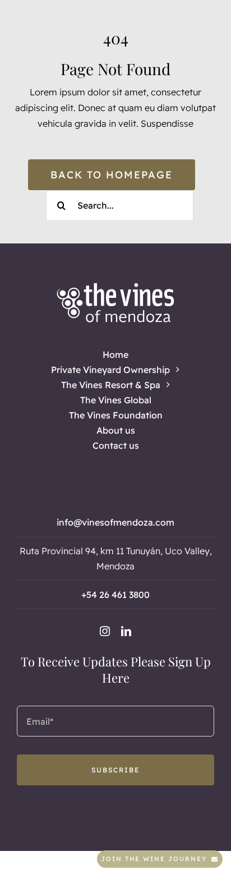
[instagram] (105, 631)
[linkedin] (126, 631)
